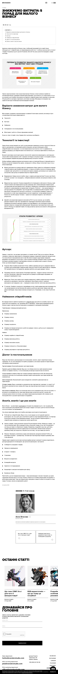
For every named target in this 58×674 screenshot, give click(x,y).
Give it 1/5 (16, 491)
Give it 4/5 (20, 491)
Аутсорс (8, 35)
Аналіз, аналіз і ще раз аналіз (14, 41)
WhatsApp (53, 665)
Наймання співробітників (13, 37)
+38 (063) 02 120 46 (34, 662)
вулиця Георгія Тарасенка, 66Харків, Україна (33, 657)
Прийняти (53, 672)
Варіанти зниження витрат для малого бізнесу (18, 32)
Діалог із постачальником (13, 39)
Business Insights (9, 599)
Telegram (53, 663)
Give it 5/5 (21, 491)
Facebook (53, 655)
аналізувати (22, 406)
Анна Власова (22, 517)
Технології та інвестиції (12, 34)
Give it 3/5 (19, 491)
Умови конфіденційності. (27, 672)
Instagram (52, 658)
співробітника (30, 302)
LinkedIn (53, 660)
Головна (4, 7)
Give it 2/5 (17, 491)
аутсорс (21, 263)
